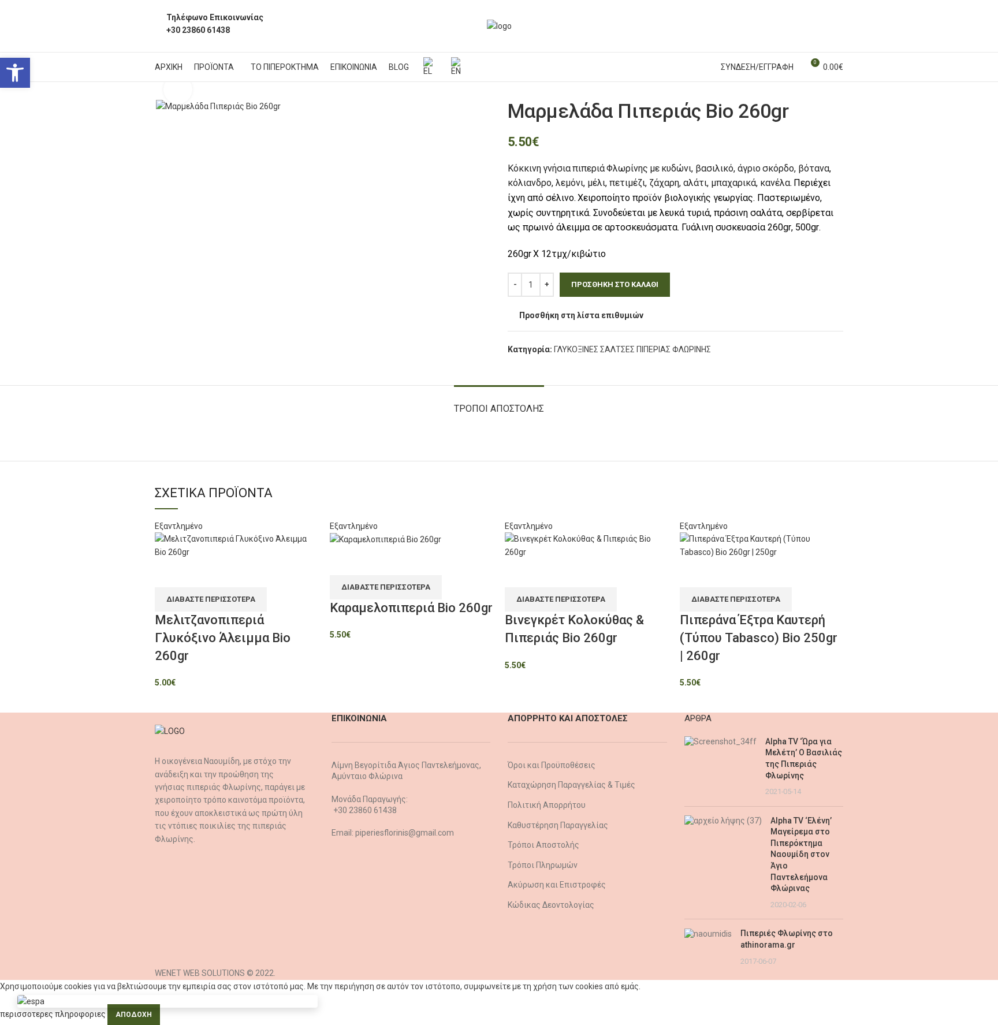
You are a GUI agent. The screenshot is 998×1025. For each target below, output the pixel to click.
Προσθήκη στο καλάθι (614, 284)
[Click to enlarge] (177, 89)
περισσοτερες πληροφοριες (53, 1014)
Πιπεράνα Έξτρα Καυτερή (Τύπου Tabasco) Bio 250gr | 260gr (758, 638)
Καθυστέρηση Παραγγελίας (558, 825)
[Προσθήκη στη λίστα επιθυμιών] (169, 572)
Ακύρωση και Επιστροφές (557, 884)
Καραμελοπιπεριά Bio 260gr (411, 608)
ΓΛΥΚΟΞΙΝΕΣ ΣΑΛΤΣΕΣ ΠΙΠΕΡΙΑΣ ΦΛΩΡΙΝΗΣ (632, 349)
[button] (15, 73)
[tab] (499, 402)
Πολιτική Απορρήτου (547, 805)
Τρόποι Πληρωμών (543, 865)
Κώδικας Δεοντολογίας (551, 905)
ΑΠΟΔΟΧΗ (134, 1015)
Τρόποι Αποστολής (543, 844)
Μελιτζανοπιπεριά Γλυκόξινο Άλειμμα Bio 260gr (223, 638)
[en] (456, 67)
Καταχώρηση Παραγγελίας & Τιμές (571, 784)
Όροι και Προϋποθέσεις (551, 765)
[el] (428, 67)
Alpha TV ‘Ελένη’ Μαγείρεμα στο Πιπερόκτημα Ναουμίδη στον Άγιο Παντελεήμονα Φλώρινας (801, 854)
